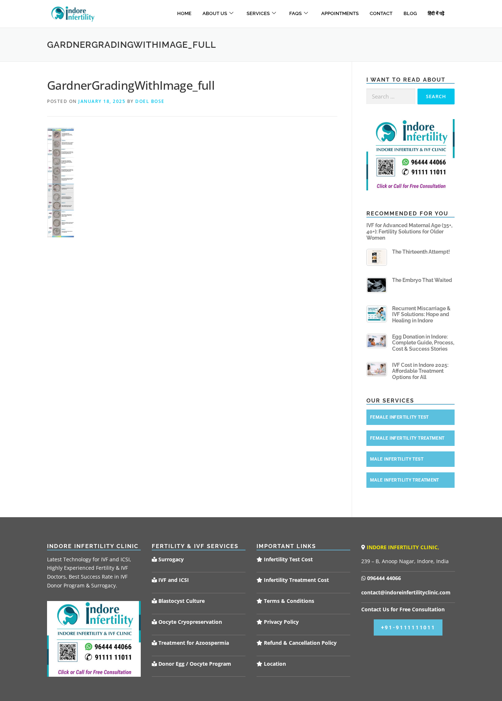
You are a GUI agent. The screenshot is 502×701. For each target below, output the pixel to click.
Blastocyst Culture (181, 600)
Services (258, 13)
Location (274, 663)
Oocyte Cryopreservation (189, 621)
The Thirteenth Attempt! (421, 252)
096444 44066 (383, 578)
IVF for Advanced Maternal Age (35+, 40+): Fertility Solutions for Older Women (409, 231)
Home (184, 13)
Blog (410, 13)
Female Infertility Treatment (407, 438)
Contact (381, 13)
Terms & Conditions (288, 600)
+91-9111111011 (408, 627)
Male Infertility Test (396, 459)
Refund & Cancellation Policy (299, 642)
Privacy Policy (280, 621)
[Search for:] (390, 96)
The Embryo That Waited (422, 280)
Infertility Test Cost (287, 559)
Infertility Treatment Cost (295, 579)
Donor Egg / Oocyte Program (194, 663)
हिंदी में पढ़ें (436, 13)
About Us (214, 13)
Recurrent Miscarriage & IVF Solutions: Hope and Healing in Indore (421, 314)
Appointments (340, 13)
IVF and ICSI (173, 579)
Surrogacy (170, 559)
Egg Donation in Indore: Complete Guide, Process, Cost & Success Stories (423, 343)
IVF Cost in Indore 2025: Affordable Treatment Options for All (420, 371)
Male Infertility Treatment (404, 480)
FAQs (295, 13)
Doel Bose (150, 101)
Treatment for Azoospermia (193, 642)
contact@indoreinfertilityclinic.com (406, 592)
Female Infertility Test (399, 417)
